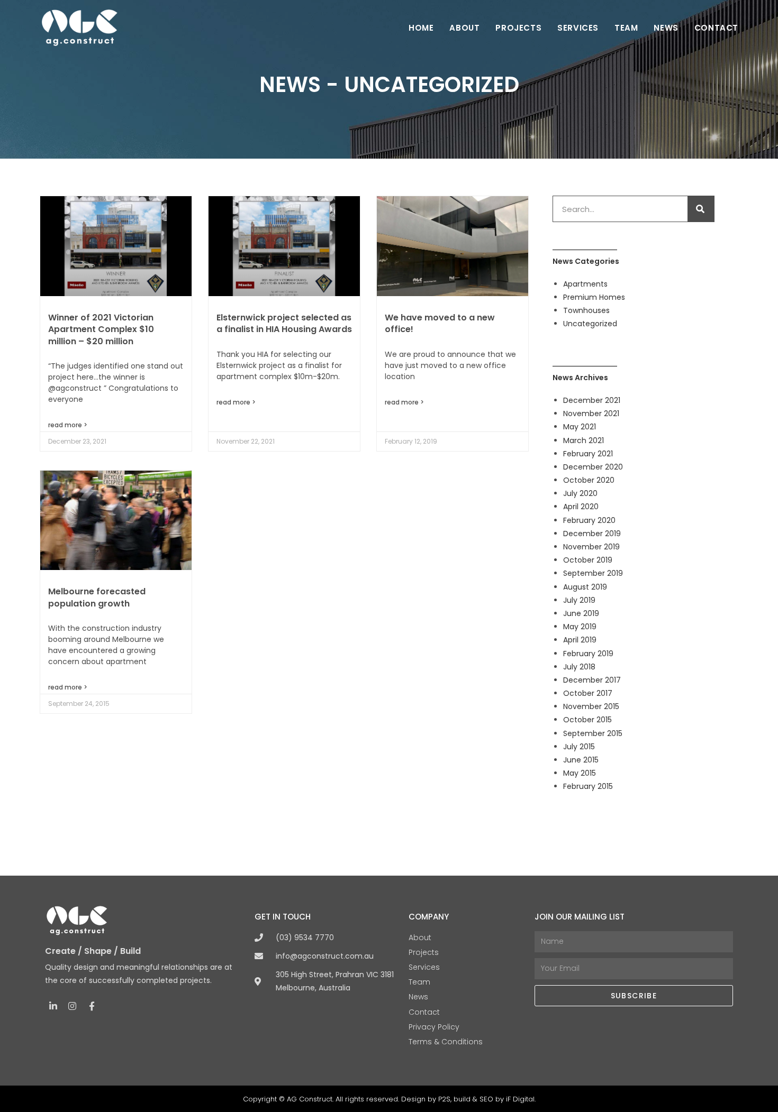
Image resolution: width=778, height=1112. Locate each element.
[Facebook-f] (92, 1006)
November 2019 (591, 546)
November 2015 (591, 706)
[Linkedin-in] (53, 1006)
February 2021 (588, 453)
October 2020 (588, 480)
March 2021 (583, 440)
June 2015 (581, 760)
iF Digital (520, 1099)
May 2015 (579, 773)
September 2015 (592, 733)
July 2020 (580, 493)
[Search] (700, 209)
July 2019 (579, 600)
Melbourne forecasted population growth (97, 597)
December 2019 (592, 533)
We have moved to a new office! (440, 323)
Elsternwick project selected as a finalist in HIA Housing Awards (284, 323)
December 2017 (592, 680)
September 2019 (593, 573)
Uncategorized (590, 323)
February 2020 (589, 520)
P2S (444, 1099)
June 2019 (581, 613)
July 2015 (579, 746)
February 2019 (588, 653)
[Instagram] (73, 1006)
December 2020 (593, 467)
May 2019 (579, 626)
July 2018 (579, 666)
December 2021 (591, 400)
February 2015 (588, 786)
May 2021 (579, 426)
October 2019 (587, 560)
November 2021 (591, 413)
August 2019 (585, 587)
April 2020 (581, 506)
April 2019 (579, 640)
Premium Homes (594, 297)
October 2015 (587, 719)
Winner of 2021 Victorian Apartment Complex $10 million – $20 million (101, 329)
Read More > (67, 424)
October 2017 (587, 693)
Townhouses (586, 310)
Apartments (585, 284)
